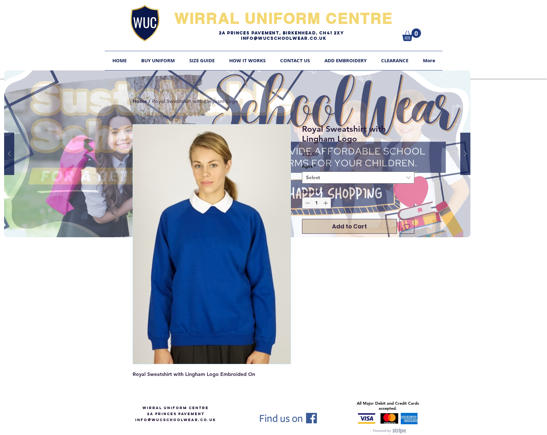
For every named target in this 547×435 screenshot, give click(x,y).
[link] (411, 34)
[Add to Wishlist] (406, 226)
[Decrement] (307, 202)
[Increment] (326, 202)
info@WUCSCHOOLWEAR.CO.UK (175, 420)
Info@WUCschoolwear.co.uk (283, 38)
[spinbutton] (316, 202)
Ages (309, 166)
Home (140, 101)
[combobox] (358, 178)
